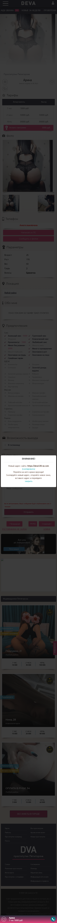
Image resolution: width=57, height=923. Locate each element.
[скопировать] (28, 469)
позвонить (53, 919)
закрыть (28, 481)
